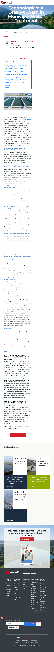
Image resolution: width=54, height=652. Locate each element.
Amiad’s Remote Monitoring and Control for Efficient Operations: (16, 83)
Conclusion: (8, 85)
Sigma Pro (8, 591)
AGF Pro (8, 595)
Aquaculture (34, 608)
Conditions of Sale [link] (34, 640)
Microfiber (25, 586)
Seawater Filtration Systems (33, 592)
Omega (16, 589)
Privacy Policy (25, 640)
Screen (24, 582)
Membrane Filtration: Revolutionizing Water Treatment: (16, 75)
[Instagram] (37, 637)
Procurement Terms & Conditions (21, 642)
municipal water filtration (11, 285)
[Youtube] (30, 637)
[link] (6, 2)
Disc (24, 584)
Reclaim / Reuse (35, 614)
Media (24, 588)
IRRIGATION (8, 583)
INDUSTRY (16, 583)
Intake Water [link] (34, 616)
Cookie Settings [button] (34, 642)
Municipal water (27, 119)
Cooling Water (34, 610)
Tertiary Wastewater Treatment (42, 601)
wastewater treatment (21, 333)
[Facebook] (28, 58)
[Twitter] (21, 58)
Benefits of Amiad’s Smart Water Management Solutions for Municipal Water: (17, 80)
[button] (52, 2)
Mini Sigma (8, 589)
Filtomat (8, 593)
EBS (15, 593)
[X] (27, 637)
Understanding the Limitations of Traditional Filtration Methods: (16, 66)
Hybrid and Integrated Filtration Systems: (16, 77)
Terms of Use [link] (17, 640)
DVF (15, 599)
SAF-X (15, 591)
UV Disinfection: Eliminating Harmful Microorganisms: (15, 72)
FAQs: (7, 87)
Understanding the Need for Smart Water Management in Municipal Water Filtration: (16, 69)
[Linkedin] (24, 58)
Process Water (34, 612)
